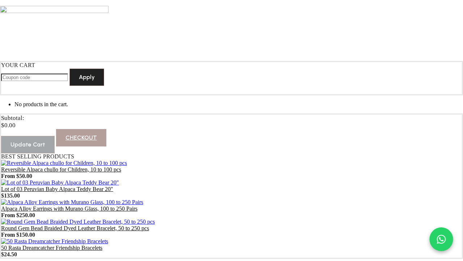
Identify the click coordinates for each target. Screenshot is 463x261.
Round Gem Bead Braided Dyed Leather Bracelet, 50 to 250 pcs (75, 228)
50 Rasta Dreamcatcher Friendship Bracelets (51, 248)
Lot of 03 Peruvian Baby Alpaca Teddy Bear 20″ (57, 189)
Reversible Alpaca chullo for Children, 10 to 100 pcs (61, 169)
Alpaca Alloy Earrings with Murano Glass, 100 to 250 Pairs (69, 209)
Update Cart (27, 144)
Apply (87, 77)
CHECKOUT (81, 137)
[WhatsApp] (441, 239)
